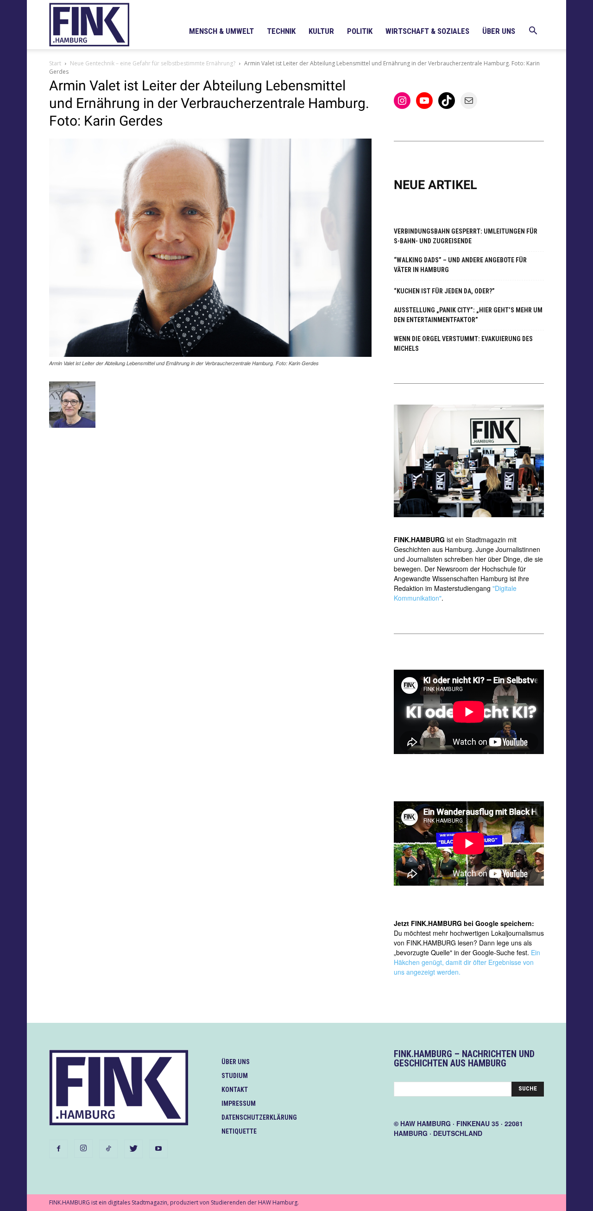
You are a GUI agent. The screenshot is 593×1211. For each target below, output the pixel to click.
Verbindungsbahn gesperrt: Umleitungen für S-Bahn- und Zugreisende (465, 236)
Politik (359, 31)
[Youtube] (158, 1149)
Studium (234, 1075)
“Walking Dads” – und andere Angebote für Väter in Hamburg (460, 264)
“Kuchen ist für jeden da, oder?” (444, 291)
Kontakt (234, 1089)
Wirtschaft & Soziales (427, 31)
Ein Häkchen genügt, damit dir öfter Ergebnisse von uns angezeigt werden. (467, 962)
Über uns (498, 31)
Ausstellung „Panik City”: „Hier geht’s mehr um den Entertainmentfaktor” (468, 314)
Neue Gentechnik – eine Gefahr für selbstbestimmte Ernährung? (152, 63)
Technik (281, 31)
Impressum (238, 1103)
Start (55, 63)
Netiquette (239, 1131)
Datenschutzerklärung (259, 1117)
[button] (533, 31)
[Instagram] (83, 1148)
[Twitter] (133, 1149)
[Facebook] (58, 1149)
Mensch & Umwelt (221, 31)
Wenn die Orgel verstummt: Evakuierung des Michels (463, 343)
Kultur (321, 31)
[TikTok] (108, 1149)
